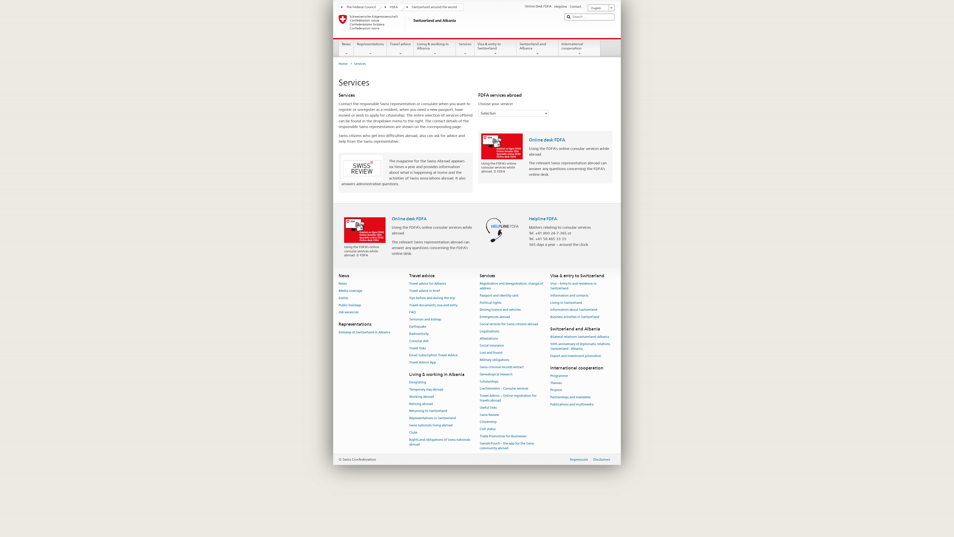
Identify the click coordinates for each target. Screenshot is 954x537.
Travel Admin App (422, 362)
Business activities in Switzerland (574, 317)
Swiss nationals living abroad (430, 425)
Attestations (489, 338)
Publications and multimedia (572, 404)
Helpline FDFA (543, 218)
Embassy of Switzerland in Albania (364, 332)
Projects (556, 390)
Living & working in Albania (433, 46)
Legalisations (489, 331)
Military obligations (494, 360)
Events (343, 298)
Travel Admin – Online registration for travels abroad (508, 398)
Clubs (413, 432)
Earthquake (417, 326)
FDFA (394, 7)
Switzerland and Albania (532, 46)
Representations (370, 44)
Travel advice (400, 44)
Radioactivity (419, 334)
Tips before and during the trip (432, 298)
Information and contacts (569, 295)
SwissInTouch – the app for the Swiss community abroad (507, 446)
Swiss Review (489, 415)
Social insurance (492, 346)
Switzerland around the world (434, 7)
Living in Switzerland (566, 303)
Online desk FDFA (547, 139)
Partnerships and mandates (570, 397)
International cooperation (572, 46)
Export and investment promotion (575, 356)
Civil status (488, 429)
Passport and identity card (499, 295)
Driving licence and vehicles (500, 310)
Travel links (417, 348)
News (346, 44)
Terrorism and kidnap (425, 319)
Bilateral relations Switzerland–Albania (579, 337)
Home (343, 64)
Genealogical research (496, 374)
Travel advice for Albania (427, 283)
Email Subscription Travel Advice (433, 355)
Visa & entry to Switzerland (489, 46)
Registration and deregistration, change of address (511, 286)
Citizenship (488, 422)
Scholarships (489, 381)
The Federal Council (361, 7)
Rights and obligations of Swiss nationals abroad (439, 442)
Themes (556, 383)
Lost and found (491, 353)
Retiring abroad (421, 404)
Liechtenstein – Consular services (504, 389)
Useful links (488, 407)
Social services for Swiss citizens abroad (509, 324)
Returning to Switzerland (428, 411)
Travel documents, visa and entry (433, 305)
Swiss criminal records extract (502, 367)
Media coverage (350, 291)
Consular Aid (418, 341)
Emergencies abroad (495, 317)
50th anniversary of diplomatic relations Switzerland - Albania (580, 346)
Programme (559, 376)
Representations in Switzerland (432, 418)
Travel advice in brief (424, 291)
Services (465, 44)
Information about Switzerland (573, 310)
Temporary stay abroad (426, 389)
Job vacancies (348, 312)
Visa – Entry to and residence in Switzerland (573, 286)
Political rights (490, 303)
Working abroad (421, 397)
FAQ (412, 312)
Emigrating (417, 382)
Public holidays (350, 305)
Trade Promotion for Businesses (503, 436)
